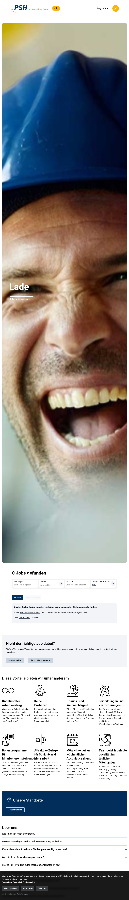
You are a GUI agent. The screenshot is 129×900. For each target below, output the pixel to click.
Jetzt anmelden (15, 660)
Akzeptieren (28, 888)
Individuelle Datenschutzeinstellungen (15, 894)
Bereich (43, 582)
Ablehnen (42, 888)
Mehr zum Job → (21, 299)
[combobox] (32, 584)
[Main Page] (30, 8)
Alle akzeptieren (11, 888)
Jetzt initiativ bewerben (41, 660)
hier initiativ (24, 617)
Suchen (17, 597)
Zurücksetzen (33, 597)
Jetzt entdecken (15, 810)
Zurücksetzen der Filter (30, 612)
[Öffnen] (61, 584)
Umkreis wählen (102, 582)
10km (94, 585)
